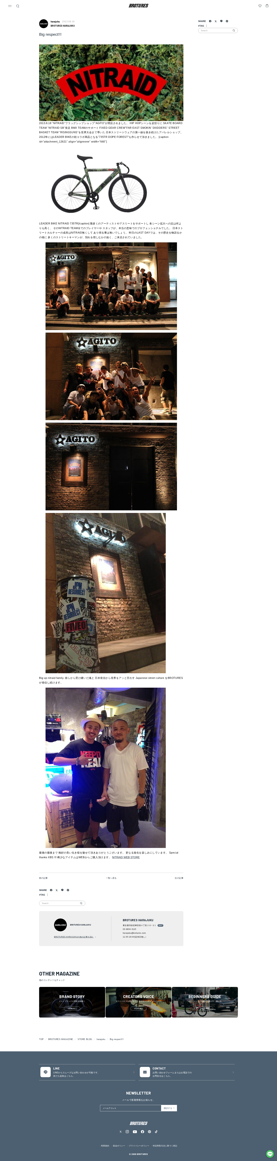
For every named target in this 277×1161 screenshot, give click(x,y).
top (41, 1039)
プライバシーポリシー (139, 1146)
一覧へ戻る (111, 878)
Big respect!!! (117, 1039)
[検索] (81, 903)
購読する (168, 1108)
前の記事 (43, 878)
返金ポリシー (119, 1146)
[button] (9, 6)
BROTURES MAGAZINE (60, 1039)
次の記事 (179, 878)
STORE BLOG (85, 1039)
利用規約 (105, 1146)
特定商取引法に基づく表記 (165, 1146)
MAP (160, 925)
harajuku (101, 1039)
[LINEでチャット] (270, 1154)
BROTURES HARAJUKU (63, 25)
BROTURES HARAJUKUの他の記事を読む (74, 937)
